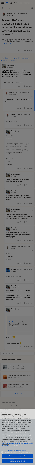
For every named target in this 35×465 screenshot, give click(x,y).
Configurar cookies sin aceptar (17, 450)
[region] (17, 437)
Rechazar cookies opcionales (17, 456)
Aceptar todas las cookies (17, 461)
